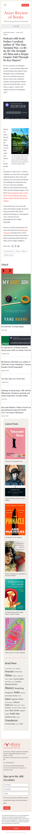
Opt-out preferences (11, 832)
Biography (9, 671)
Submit (7, 808)
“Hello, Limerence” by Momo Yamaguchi (15, 652)
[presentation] (16, 299)
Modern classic (17, 705)
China (18, 251)
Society (7, 714)
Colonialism (20, 675)
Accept (16, 828)
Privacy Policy (11, 800)
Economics (8, 681)
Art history (17, 668)
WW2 (21, 724)
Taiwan (18, 717)
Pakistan (23, 705)
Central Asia (18, 671)
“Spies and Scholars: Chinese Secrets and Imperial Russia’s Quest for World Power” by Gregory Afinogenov (16, 410)
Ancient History (9, 251)
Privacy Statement (20, 832)
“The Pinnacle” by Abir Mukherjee (13, 537)
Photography (14, 707)
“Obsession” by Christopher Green (13, 461)
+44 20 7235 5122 (9, 762)
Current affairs (18, 679)
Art (14, 668)
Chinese (14, 676)
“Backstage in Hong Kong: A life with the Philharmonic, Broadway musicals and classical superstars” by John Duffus (15, 393)
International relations (11, 696)
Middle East (9, 705)
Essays (12, 681)
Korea (21, 699)
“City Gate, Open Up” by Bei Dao (12, 378)
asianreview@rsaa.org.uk (17, 765)
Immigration (9, 693)
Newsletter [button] (25, 5)
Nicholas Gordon (9, 32)
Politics (20, 707)
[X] (12, 246)
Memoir (17, 702)
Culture (11, 679)
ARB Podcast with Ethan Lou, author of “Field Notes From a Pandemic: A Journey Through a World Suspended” (16, 364)
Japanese (15, 699)
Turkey (17, 724)
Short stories (14, 710)
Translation (11, 720)
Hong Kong (19, 688)
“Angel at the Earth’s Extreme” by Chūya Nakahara (15, 499)
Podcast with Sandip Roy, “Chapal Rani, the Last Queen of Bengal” (15, 574)
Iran (20, 696)
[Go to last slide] (3, 271)
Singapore (22, 710)
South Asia (14, 713)
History (24, 251)
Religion (24, 707)
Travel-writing (10, 724)
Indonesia (22, 692)
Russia (7, 710)
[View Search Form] (5, 5)
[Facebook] (15, 246)
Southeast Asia (10, 717)
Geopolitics (18, 681)
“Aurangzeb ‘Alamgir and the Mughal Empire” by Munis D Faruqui (14, 613)
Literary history (9, 702)
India (17, 692)
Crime (6, 679)
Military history (8, 255)
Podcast (5, 34)
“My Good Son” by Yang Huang (11, 326)
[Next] (9, 271)
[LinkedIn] (18, 246)
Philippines (8, 707)
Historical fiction (11, 684)
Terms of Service (22, 800)
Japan (8, 698)
